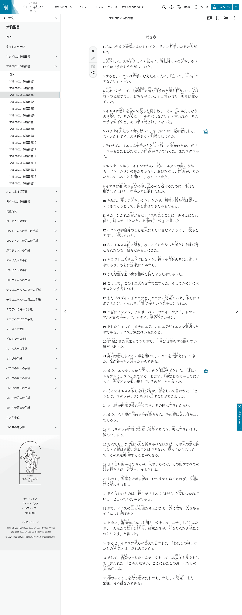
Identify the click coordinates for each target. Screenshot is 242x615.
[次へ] (236, 311)
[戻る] (5, 18)
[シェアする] (93, 72)
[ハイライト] (93, 59)
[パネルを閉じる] (56, 18)
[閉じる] (93, 51)
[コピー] (93, 66)
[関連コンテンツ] (226, 18)
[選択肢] (234, 18)
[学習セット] (209, 18)
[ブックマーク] (218, 18)
